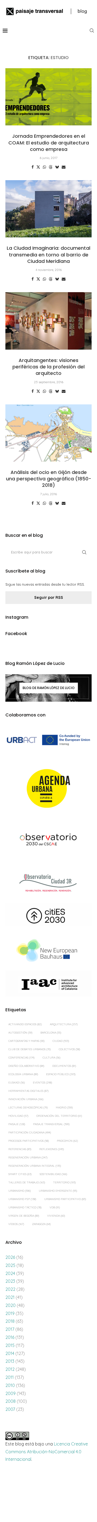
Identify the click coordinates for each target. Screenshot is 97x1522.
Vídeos (16, 1224)
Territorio (64, 1182)
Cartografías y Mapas (26, 1041)
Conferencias (21, 1057)
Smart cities (20, 1174)
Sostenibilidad (53, 1174)
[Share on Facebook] (33, 167)
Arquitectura (64, 1024)
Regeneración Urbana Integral (34, 1166)
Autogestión (20, 1032)
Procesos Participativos (28, 1141)
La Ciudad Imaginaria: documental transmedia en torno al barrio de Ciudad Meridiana (48, 254)
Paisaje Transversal (51, 1124)
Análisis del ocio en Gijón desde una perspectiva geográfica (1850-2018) (48, 479)
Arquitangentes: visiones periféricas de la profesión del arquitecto (48, 367)
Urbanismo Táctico (24, 1207)
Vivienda (56, 1215)
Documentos (64, 1066)
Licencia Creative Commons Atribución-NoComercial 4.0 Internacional (46, 1451)
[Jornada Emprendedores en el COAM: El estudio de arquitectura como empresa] (48, 96)
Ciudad (61, 1041)
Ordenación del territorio (59, 1116)
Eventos (42, 1082)
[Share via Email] (63, 167)
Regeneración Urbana (27, 1157)
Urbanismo (19, 1191)
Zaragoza (41, 1224)
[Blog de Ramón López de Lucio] (48, 688)
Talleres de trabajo (26, 1182)
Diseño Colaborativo (26, 1066)
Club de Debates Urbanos (29, 1049)
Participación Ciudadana (29, 1132)
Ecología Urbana (23, 1074)
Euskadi (16, 1082)
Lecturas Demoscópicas (28, 1107)
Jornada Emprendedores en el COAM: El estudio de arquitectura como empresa (48, 143)
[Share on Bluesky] (57, 167)
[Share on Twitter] (38, 167)
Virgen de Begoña (23, 1215)
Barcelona (50, 1032)
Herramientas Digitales (28, 1091)
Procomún (67, 1141)
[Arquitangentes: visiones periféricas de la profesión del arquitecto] (48, 320)
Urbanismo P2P (22, 1199)
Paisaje (16, 1124)
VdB (55, 1207)
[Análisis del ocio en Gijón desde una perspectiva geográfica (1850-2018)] (48, 433)
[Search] (91, 30)
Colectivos (69, 1049)
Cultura (51, 1057)
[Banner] (48, 840)
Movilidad (18, 1116)
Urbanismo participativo (65, 1199)
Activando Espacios (25, 1024)
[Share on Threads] (51, 167)
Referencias (19, 1149)
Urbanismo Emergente (58, 1191)
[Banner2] (48, 789)
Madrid (64, 1107)
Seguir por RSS (48, 597)
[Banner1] (48, 740)
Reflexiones (51, 1149)
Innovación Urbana (25, 1099)
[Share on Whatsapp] (44, 167)
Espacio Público (60, 1074)
